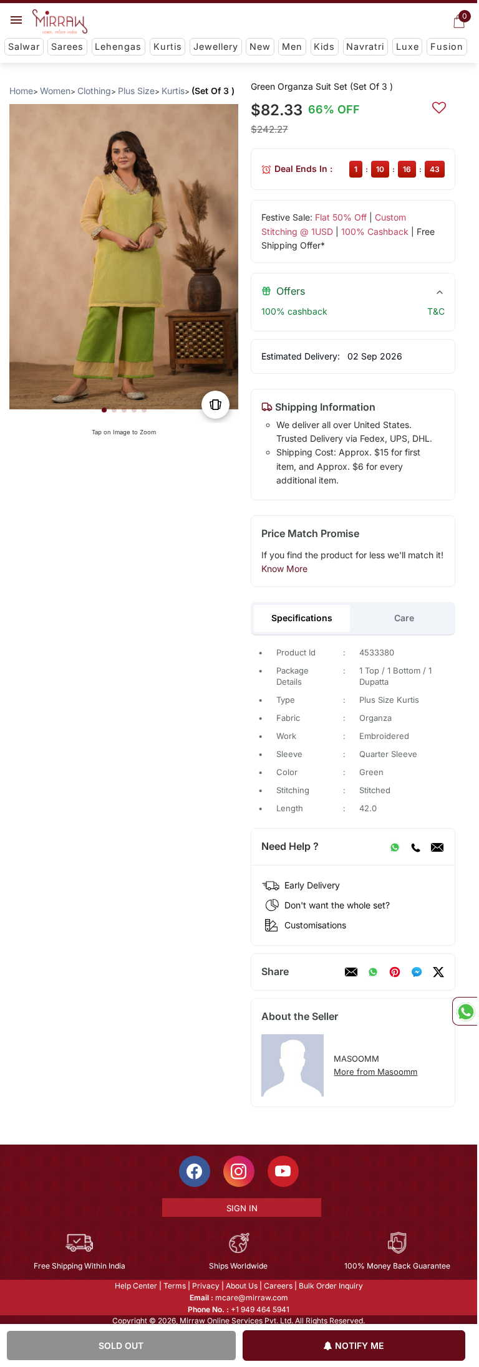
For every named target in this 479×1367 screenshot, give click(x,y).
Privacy (206, 1285)
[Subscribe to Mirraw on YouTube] (283, 1171)
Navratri (365, 46)
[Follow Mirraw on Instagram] (238, 1171)
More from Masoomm (375, 1072)
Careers (278, 1285)
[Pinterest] (395, 972)
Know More (284, 568)
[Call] (415, 847)
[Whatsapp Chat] (464, 1011)
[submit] (439, 106)
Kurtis (167, 46)
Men (292, 46)
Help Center (136, 1285)
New (260, 46)
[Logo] (59, 21)
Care (404, 617)
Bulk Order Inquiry (331, 1285)
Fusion (446, 46)
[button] (104, 409)
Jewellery (215, 46)
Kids (324, 46)
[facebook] (416, 972)
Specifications (301, 617)
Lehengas (118, 46)
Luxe (407, 46)
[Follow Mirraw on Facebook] (194, 1171)
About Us (242, 1285)
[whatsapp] (373, 972)
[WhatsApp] (395, 847)
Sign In (242, 1208)
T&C (436, 311)
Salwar (24, 46)
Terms (174, 1285)
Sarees (67, 46)
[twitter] (438, 972)
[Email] (437, 847)
